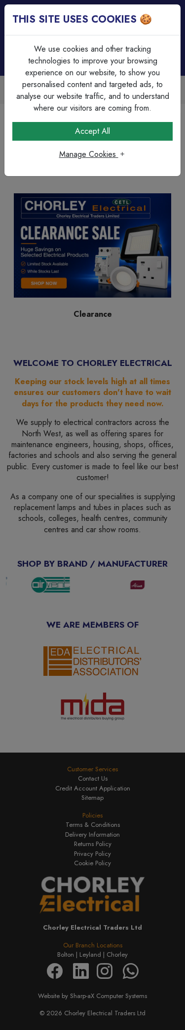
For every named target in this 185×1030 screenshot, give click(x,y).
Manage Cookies (88, 154)
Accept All (92, 131)
